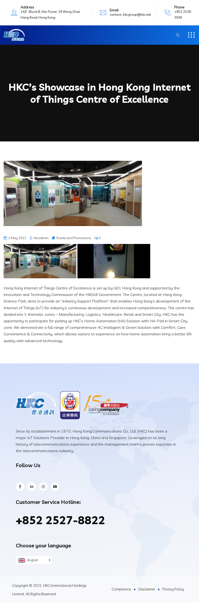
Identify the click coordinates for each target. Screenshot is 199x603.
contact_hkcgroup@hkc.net (130, 14)
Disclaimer (146, 589)
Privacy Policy (173, 589)
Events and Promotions (74, 238)
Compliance (121, 589)
